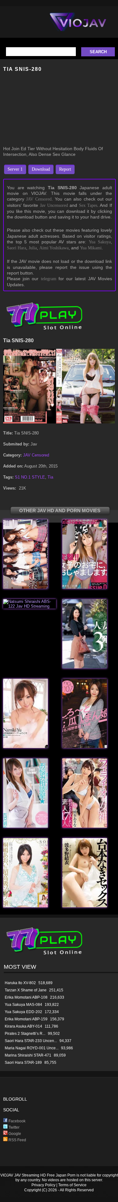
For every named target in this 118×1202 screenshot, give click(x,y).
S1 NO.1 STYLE (30, 477)
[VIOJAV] (78, 27)
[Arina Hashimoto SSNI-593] (84, 826)
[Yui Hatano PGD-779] (84, 906)
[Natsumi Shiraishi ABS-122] (29, 606)
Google (14, 1133)
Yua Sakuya (100, 242)
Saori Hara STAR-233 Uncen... (31, 1041)
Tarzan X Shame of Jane (26, 990)
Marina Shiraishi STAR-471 (28, 1055)
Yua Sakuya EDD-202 (23, 1012)
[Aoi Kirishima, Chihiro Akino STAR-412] (25, 906)
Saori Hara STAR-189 (23, 1062)
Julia (33, 248)
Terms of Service (72, 1185)
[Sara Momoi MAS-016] (84, 587)
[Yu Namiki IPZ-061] (25, 746)
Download (41, 169)
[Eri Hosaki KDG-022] (84, 746)
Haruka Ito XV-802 (20, 983)
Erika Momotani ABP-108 (26, 997)
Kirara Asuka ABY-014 (23, 1026)
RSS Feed (17, 1140)
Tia (50, 477)
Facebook (16, 1121)
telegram (48, 278)
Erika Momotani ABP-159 (26, 1019)
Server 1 (15, 169)
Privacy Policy (43, 1185)
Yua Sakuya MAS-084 (23, 1004)
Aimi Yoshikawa (54, 248)
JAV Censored (39, 199)
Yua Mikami (91, 248)
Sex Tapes (88, 205)
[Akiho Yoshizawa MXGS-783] (25, 826)
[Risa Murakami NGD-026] (84, 667)
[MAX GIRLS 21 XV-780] (25, 587)
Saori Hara (16, 248)
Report (65, 169)
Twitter (14, 1127)
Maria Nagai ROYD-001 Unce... (32, 1048)
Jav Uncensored (54, 205)
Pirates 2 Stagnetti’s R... (25, 1033)
